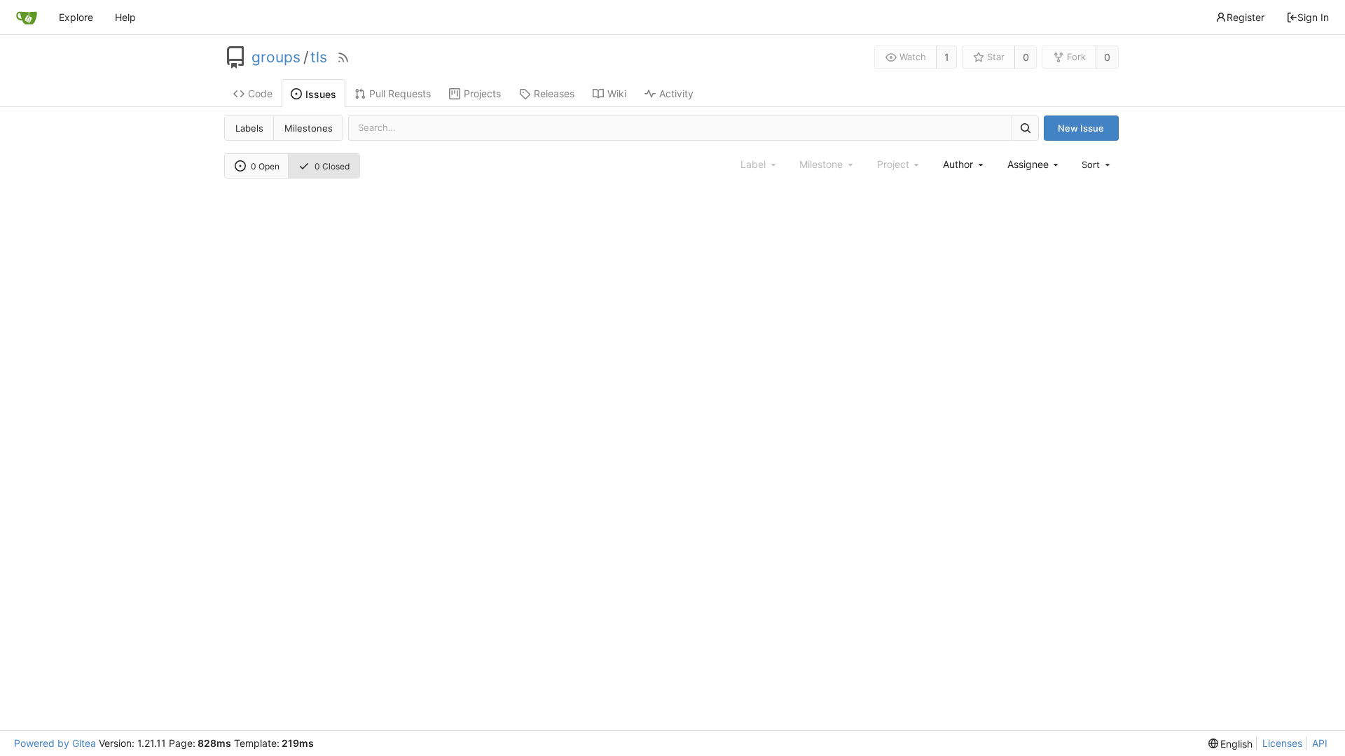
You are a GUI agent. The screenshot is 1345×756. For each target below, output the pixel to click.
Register (1245, 17)
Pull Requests (400, 93)
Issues (320, 94)
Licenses (1282, 743)
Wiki (616, 93)
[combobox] (964, 164)
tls (318, 57)
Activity (676, 93)
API (1319, 743)
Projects (482, 93)
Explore (76, 17)
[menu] (1097, 164)
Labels (249, 128)
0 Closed (332, 166)
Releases (554, 93)
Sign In (1313, 17)
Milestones (308, 128)
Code (260, 93)
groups (276, 57)
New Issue (1081, 128)
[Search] (1025, 127)
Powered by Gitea (55, 743)
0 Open (265, 166)
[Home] (26, 17)
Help (125, 17)
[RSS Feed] (343, 57)
